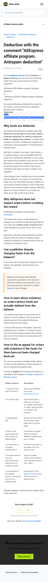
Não (28, 510)
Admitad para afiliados (27, 34)
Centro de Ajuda (10, 34)
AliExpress (11, 37)
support (10, 288)
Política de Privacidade (29, 572)
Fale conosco (24, 556)
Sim (20, 510)
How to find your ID (31, 394)
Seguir (40, 69)
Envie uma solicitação (32, 521)
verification (8, 215)
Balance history (17, 75)
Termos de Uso (11, 572)
